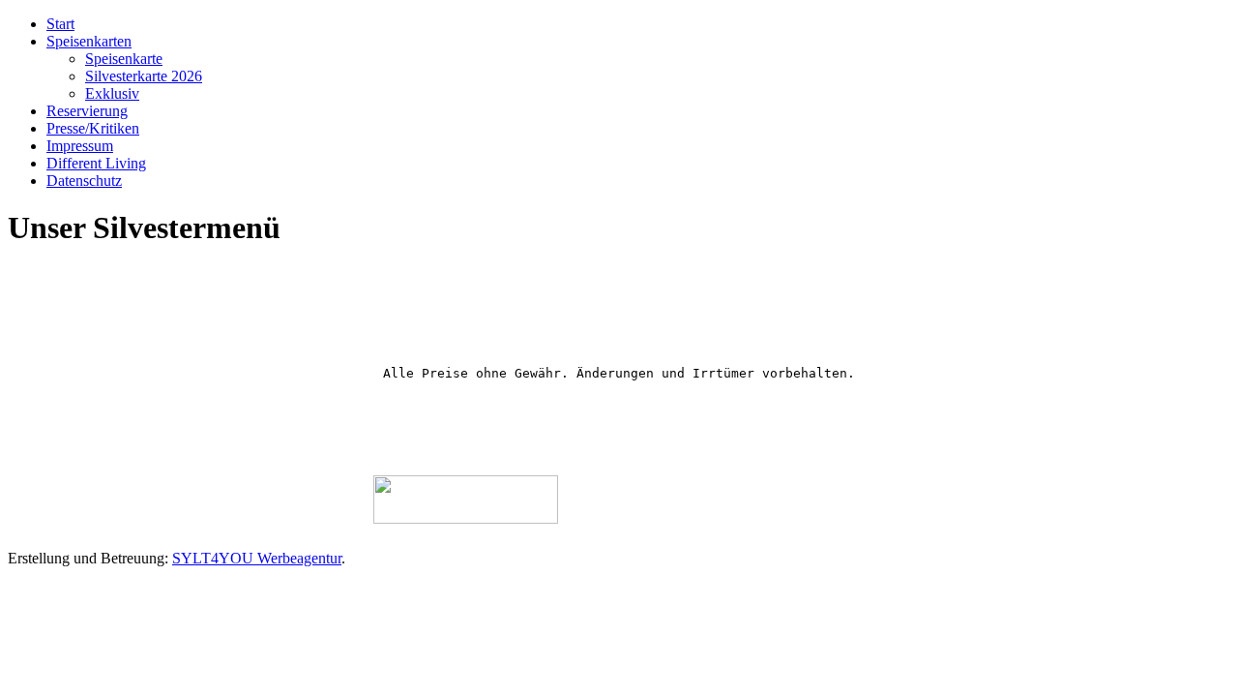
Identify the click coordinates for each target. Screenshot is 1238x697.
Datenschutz (84, 180)
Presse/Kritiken (92, 128)
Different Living (96, 163)
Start (60, 23)
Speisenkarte (123, 58)
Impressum (79, 145)
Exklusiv (112, 93)
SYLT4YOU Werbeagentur (256, 558)
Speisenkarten (89, 41)
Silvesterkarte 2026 (143, 76)
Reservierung (87, 111)
